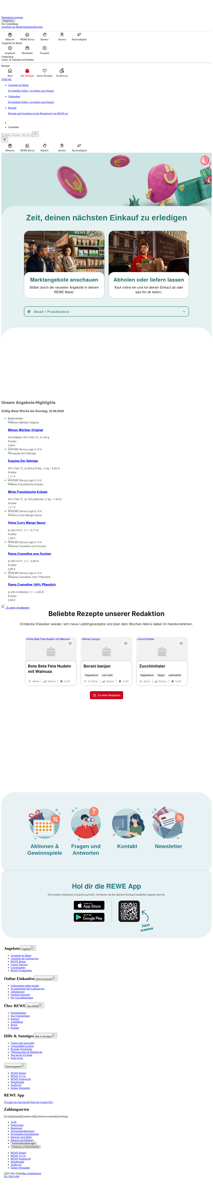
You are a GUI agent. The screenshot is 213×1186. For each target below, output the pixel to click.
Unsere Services (19, 964)
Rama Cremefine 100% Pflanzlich (32, 584)
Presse (14, 1024)
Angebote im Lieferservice (25, 958)
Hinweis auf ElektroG (22, 1140)
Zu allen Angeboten (17, 608)
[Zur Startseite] (12, 6)
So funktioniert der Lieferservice (28, 988)
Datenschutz (17, 1125)
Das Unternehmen (20, 1015)
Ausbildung (17, 1021)
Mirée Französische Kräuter (28, 491)
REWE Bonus (18, 961)
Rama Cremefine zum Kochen (29, 553)
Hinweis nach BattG (21, 1137)
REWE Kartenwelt (21, 1079)
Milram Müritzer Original (25, 430)
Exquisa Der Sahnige (23, 460)
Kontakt (15, 1027)
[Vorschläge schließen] (4, 139)
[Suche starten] (35, 134)
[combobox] (16, 135)
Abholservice (18, 991)
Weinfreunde (17, 1082)
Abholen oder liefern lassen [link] (148, 279)
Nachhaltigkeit (18, 1012)
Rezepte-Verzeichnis (21, 1049)
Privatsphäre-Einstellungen (25, 1134)
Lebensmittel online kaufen (25, 985)
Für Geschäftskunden (22, 997)
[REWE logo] (6, 79)
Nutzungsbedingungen (22, 1131)
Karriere (15, 1018)
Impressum (16, 1128)
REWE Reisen (18, 1073)
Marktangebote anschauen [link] (64, 279)
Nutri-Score (17, 1058)
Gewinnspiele (18, 967)
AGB (13, 1122)
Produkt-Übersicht (20, 994)
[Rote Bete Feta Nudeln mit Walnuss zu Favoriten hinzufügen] (70, 644)
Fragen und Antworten (22, 1043)
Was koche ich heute (21, 1055)
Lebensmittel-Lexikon (22, 1046)
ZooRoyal (16, 1085)
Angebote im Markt (21, 955)
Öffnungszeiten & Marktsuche (26, 1052)
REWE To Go (18, 1076)
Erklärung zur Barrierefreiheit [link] (25, 1147)
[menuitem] (10, 36)
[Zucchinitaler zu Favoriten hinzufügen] (181, 644)
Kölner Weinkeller (20, 1088)
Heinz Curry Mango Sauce (26, 522)
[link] (110, 88)
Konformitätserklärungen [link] (23, 1143)
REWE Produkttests (21, 970)
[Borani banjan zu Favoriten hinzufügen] (126, 644)
